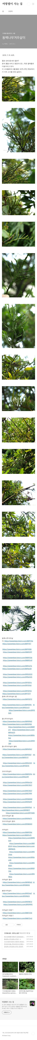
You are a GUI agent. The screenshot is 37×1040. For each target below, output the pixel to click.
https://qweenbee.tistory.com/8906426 (17, 782)
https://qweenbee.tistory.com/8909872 (17, 902)
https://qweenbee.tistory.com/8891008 (16, 649)
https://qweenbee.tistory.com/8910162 (17, 685)
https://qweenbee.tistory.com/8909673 (17, 818)
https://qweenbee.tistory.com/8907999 (17, 794)
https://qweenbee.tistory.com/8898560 (17, 882)
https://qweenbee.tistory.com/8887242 (17, 918)
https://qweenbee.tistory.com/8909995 (17, 904)
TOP (33, 1033)
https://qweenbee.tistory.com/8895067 (16, 755)
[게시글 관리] (12, 924)
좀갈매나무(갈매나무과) (11, 939)
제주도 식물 (15, 933)
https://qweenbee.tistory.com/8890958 (17, 724)
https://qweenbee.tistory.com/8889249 (17, 660)
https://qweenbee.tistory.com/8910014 (17, 683)
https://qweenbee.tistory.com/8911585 (20, 813)
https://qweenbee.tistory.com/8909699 (17, 802)
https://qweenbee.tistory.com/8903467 (17, 893)
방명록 (10, 11)
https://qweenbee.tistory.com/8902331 (17, 763)
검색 (28, 3)
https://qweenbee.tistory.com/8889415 (16, 835)
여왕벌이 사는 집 (12, 4)
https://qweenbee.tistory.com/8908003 (17, 824)
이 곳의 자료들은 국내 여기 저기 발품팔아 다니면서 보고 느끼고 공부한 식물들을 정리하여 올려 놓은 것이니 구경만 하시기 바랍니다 (14, 1006)
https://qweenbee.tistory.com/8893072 (17, 699)
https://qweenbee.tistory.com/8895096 (17, 705)
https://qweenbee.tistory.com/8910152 (17, 691)
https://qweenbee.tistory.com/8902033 (17, 674)
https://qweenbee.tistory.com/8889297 (17, 652)
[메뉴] (33, 3)
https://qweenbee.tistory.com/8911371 (16, 694)
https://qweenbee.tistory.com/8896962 (17, 749)
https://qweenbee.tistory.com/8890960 (17, 721)
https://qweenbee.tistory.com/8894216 (17, 666)
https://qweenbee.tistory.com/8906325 (17, 677)
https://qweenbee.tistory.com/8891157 (16, 644)
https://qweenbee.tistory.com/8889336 (17, 658)
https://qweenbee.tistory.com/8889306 (17, 832)
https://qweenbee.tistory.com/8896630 (17, 669)
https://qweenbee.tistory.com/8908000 (17, 799)
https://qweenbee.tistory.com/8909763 (17, 807)
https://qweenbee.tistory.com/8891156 (18, 641)
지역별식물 (7, 933)
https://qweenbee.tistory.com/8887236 (17, 913)
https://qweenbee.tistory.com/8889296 (17, 774)
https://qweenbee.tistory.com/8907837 (17, 785)
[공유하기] (9, 924)
